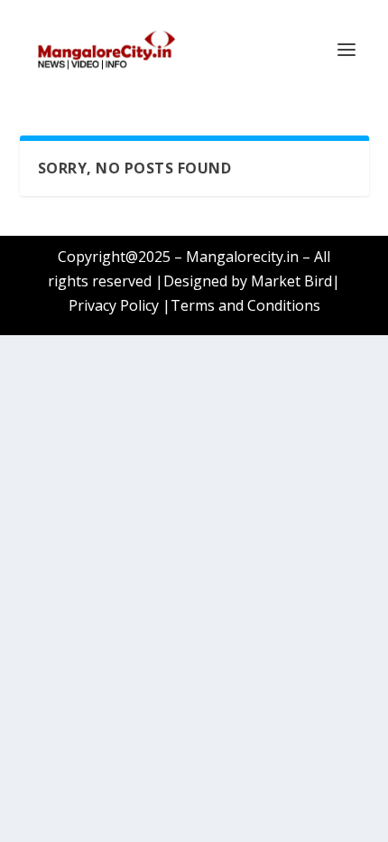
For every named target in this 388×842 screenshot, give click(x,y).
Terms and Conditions (245, 305)
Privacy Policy (114, 305)
